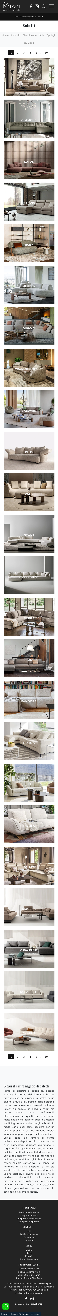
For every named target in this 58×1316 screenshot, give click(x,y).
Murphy (28, 286)
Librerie (29, 1256)
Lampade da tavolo (29, 1212)
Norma (29, 743)
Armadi (29, 1240)
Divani (29, 1250)
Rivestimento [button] (30, 35)
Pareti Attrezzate (29, 1259)
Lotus (29, 161)
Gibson (29, 328)
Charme (29, 1033)
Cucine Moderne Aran (29, 1271)
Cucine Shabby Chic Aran (29, 1278)
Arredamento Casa (28, 17)
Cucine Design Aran (29, 1268)
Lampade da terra (29, 1215)
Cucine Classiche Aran (29, 1275)
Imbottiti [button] (15, 35)
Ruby (29, 244)
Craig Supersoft (29, 369)
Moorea (29, 909)
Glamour (29, 120)
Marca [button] (5, 35)
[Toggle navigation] (51, 6)
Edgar (29, 78)
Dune (29, 494)
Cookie (14, 1314)
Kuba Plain (29, 950)
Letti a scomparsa (29, 1234)
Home (17, 17)
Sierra (29, 618)
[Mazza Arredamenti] (10, 6)
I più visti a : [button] (29, 42)
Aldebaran (29, 577)
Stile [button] (41, 35)
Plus (29, 452)
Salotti (40, 17)
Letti (29, 1231)
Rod (29, 660)
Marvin (29, 203)
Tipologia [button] (51, 35)
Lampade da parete (29, 1221)
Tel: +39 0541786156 (30, 1289)
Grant (29, 535)
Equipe (29, 867)
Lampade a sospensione (29, 1218)
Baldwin (29, 411)
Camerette (29, 1237)
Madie (29, 1253)
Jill (29, 784)
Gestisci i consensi (30, 1314)
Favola (29, 826)
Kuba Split (29, 992)
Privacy (5, 1314)
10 (46, 52)
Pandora (29, 701)
